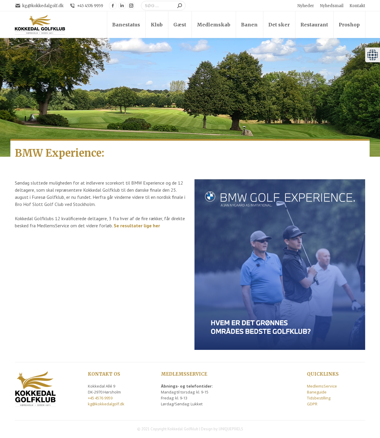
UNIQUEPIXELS (231, 428)
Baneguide (317, 392)
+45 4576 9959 (90, 5)
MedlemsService (322, 386)
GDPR (312, 404)
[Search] (179, 5)
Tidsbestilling (318, 398)
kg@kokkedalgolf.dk (43, 5)
